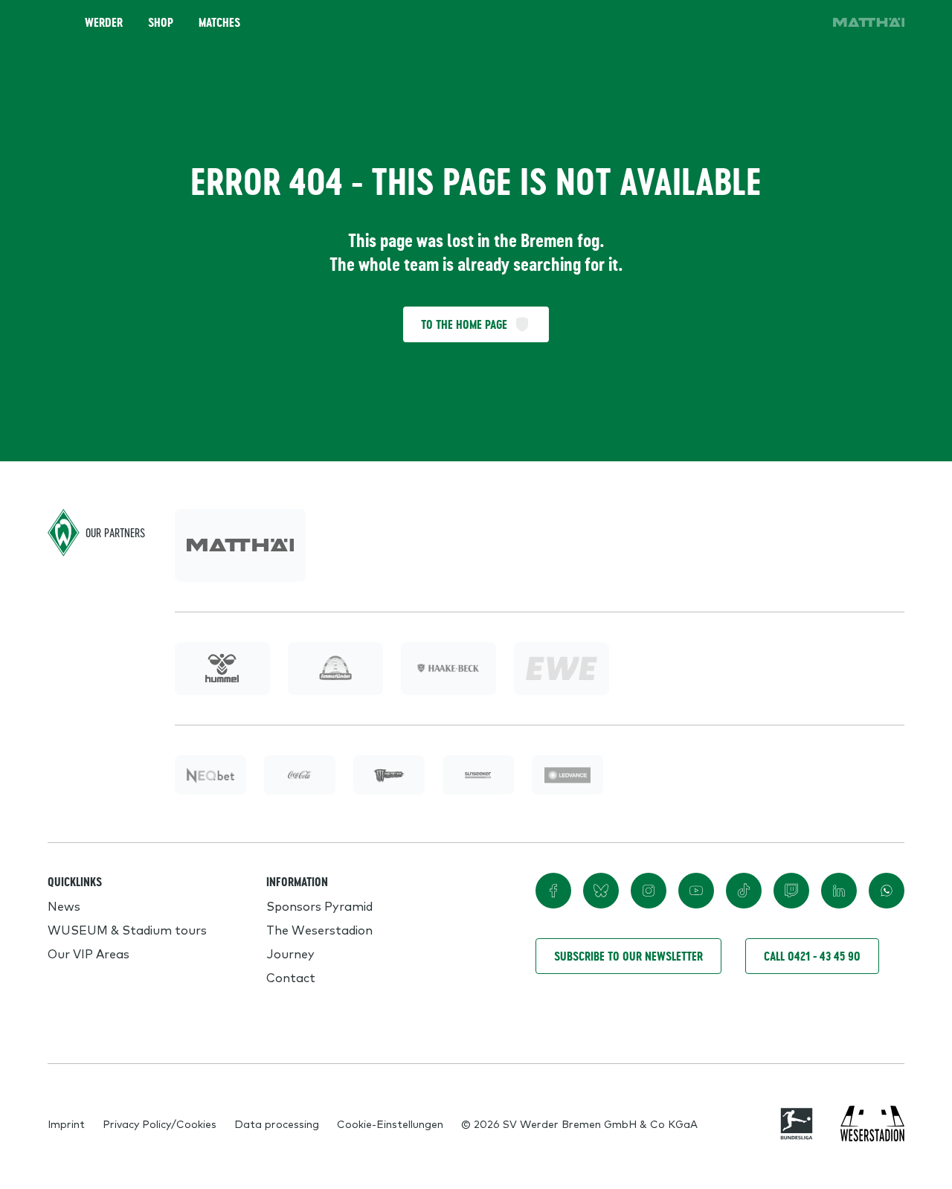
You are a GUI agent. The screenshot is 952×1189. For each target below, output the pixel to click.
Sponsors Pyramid (319, 905)
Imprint (66, 1123)
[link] (868, 22)
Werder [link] (104, 22)
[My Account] (803, 22)
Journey (290, 953)
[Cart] (761, 22)
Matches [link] (219, 22)
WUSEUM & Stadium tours (127, 929)
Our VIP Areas (88, 953)
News (64, 905)
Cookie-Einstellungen (390, 1123)
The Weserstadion (319, 929)
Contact (290, 977)
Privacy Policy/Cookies (159, 1123)
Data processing (276, 1123)
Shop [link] (160, 22)
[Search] (720, 22)
